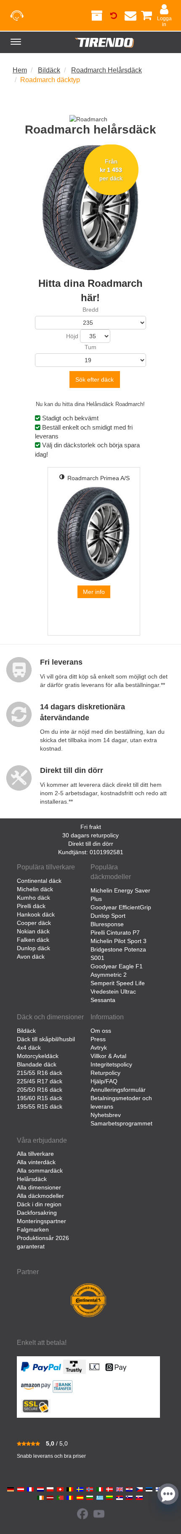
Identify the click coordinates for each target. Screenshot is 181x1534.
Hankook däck (36, 914)
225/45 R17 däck (39, 1081)
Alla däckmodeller (40, 1195)
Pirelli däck (31, 906)
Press (98, 1039)
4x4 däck (29, 1047)
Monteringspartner (41, 1221)
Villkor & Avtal (108, 1056)
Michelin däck (35, 889)
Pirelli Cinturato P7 (115, 932)
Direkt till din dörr (90, 843)
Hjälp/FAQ (103, 1081)
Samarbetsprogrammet (121, 1123)
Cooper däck (34, 922)
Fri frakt (90, 826)
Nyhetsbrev (105, 1115)
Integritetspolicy (111, 1064)
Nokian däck (33, 931)
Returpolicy (105, 1072)
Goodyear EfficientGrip (120, 907)
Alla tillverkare (35, 1153)
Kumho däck (33, 897)
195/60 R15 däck (39, 1098)
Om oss (100, 1030)
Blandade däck (36, 1064)
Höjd (72, 336)
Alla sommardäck (40, 1170)
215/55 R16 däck (39, 1072)
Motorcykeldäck (38, 1056)
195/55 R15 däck (39, 1106)
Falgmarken (33, 1229)
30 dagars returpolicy (90, 835)
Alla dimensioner (39, 1187)
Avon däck (31, 956)
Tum (90, 347)
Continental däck (39, 880)
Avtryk (98, 1047)
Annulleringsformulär (118, 1089)
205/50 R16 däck (39, 1089)
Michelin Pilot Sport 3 (118, 941)
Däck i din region (39, 1204)
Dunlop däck (33, 948)
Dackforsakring (37, 1212)
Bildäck (26, 1030)
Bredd (90, 309)
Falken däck (33, 939)
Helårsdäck (32, 1179)
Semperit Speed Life (117, 983)
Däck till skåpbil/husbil (46, 1039)
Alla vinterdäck (36, 1162)
